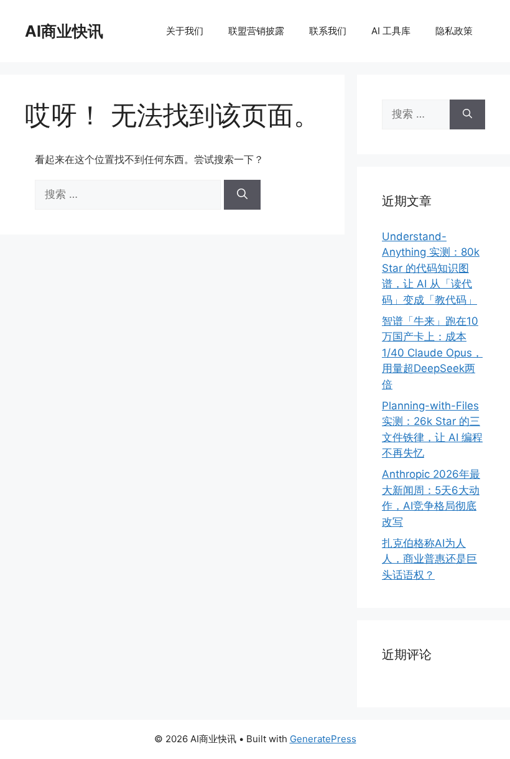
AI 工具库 (390, 31)
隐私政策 (454, 31)
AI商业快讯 (64, 31)
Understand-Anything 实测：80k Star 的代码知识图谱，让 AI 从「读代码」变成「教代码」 (431, 268)
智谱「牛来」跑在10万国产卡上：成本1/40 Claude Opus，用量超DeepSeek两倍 (432, 353)
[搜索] (242, 195)
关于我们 (184, 31)
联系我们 (327, 31)
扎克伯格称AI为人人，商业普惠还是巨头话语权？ (429, 559)
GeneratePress (323, 739)
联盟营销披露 (256, 31)
